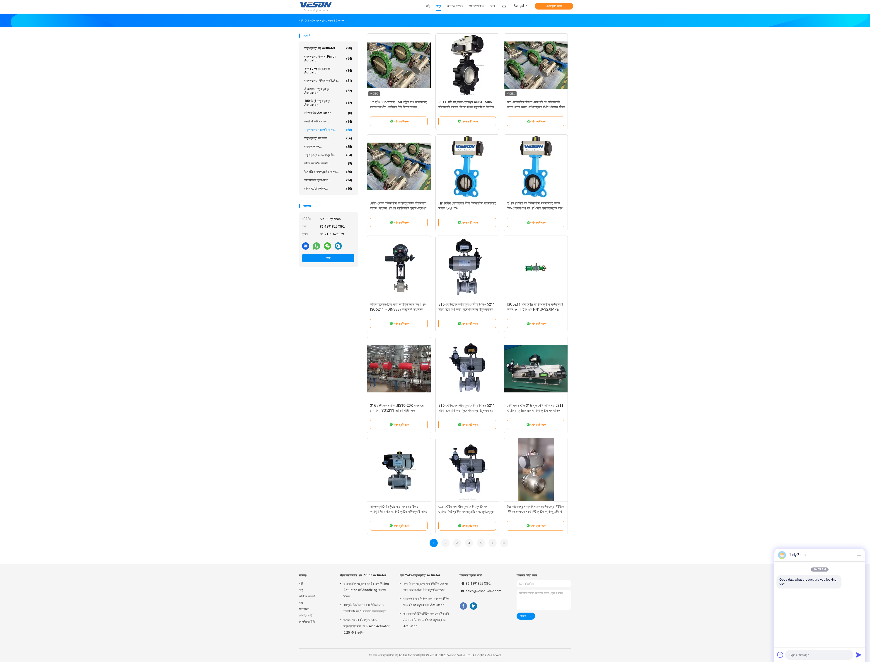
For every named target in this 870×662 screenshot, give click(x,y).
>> (504, 543)
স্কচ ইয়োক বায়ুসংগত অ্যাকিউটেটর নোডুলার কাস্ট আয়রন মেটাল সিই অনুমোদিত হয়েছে (425, 587)
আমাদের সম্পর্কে (307, 596)
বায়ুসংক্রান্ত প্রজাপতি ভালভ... (328, 130)
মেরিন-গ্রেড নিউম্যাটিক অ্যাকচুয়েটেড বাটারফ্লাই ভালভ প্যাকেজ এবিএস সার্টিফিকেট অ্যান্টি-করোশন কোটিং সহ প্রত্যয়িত (398, 208)
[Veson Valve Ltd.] (317, 6)
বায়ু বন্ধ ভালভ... (328, 146)
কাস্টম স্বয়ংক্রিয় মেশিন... (328, 180)
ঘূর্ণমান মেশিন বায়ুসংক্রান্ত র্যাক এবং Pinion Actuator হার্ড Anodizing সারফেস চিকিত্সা (366, 590)
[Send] (858, 655)
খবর (301, 602)
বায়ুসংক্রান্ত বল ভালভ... (328, 138)
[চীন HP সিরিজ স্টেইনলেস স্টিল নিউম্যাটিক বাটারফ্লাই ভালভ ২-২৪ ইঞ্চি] (467, 166)
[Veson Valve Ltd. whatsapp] (316, 245)
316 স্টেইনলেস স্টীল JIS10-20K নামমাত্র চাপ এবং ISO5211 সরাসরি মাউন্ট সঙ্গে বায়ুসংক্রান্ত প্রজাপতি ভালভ (396, 410)
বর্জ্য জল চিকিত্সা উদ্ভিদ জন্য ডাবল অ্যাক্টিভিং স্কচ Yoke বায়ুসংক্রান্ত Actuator (426, 602)
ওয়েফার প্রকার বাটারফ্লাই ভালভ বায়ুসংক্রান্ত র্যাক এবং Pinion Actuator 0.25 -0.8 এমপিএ (366, 626)
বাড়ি (301, 583)
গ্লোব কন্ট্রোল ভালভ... (328, 188)
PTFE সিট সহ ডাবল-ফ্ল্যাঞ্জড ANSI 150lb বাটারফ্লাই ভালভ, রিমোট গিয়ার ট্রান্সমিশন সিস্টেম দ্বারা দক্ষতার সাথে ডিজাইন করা (466, 107)
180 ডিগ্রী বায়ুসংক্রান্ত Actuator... (328, 103)
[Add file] (780, 655)
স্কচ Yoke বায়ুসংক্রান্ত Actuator (420, 575)
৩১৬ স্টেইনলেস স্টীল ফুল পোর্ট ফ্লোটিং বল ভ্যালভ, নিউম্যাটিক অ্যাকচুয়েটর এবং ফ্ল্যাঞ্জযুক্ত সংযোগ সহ (466, 511)
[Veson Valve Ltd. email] (305, 245)
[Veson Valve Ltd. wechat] (327, 245)
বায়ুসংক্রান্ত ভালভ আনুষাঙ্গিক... (328, 155)
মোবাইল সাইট (306, 615)
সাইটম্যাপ (304, 609)
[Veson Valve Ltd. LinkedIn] (473, 606)
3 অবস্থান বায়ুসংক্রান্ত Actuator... (328, 91)
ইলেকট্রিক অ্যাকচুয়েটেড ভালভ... (328, 172)
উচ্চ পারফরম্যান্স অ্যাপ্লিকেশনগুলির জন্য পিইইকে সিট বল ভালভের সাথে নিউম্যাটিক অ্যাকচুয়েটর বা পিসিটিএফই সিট (535, 511)
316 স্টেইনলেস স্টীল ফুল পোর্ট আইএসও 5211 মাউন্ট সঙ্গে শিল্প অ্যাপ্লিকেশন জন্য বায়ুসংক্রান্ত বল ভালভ (466, 309)
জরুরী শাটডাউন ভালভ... (328, 121)
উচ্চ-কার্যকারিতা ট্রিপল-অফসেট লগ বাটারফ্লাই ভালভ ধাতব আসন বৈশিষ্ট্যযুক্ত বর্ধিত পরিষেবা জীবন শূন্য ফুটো (536, 107)
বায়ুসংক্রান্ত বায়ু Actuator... (328, 48)
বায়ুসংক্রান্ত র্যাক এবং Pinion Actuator (363, 575)
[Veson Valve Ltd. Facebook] (463, 606)
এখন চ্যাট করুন (554, 6)
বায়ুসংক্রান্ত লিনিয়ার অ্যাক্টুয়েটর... (328, 81)
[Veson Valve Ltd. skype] (338, 245)
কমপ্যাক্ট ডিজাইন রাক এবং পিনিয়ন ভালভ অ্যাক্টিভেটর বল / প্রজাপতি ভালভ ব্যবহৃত (364, 608)
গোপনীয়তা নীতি (307, 621)
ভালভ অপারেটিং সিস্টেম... (328, 163)
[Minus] (858, 555)
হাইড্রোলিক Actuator (328, 113)
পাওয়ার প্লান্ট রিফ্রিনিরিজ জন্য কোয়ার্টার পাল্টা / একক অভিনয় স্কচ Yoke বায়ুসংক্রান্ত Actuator (426, 620)
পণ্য (301, 590)
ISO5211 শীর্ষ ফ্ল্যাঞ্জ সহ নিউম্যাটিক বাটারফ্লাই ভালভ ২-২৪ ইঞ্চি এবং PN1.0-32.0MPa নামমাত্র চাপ (535, 309)
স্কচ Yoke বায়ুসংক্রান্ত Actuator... (328, 70)
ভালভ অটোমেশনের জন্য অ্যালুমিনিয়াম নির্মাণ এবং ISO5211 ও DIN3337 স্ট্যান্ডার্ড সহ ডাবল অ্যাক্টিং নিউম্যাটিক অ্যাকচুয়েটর (398, 309)
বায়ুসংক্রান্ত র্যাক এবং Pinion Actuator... (328, 58)
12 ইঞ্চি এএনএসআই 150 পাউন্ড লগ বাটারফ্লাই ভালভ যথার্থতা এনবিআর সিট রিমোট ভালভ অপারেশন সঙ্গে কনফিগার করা (398, 107)
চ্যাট (328, 258)
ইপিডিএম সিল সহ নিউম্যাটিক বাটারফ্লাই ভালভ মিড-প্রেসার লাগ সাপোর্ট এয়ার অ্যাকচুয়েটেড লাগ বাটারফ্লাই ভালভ (535, 208)
